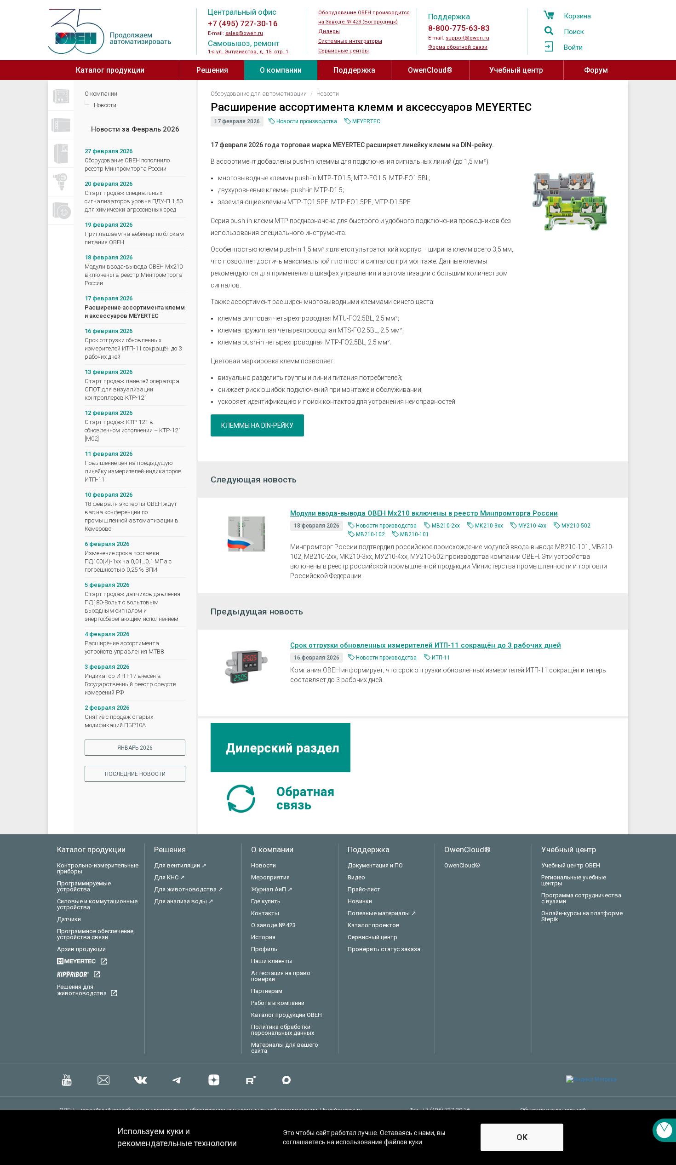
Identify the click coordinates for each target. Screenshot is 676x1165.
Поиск (574, 32)
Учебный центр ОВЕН (570, 865)
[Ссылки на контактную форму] (664, 1130)
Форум (596, 70)
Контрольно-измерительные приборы (97, 868)
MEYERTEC (366, 121)
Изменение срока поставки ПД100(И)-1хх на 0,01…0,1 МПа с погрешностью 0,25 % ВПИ (128, 561)
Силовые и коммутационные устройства (97, 904)
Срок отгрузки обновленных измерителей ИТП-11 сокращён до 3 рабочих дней (133, 348)
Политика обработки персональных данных (282, 1029)
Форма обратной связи (457, 47)
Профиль (264, 949)
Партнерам (266, 990)
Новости (105, 105)
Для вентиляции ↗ (180, 865)
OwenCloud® (430, 70)
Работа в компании (277, 1002)
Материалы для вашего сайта (284, 1047)
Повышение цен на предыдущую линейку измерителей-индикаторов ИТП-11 (133, 471)
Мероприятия (270, 877)
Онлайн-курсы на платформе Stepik (582, 916)
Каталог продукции (110, 70)
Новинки (360, 901)
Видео (356, 877)
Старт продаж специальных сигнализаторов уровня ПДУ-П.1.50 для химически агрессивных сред (134, 201)
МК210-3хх (489, 525)
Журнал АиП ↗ (271, 889)
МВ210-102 (370, 534)
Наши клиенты (271, 961)
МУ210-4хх (532, 525)
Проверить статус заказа (384, 949)
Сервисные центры (343, 51)
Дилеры (329, 31)
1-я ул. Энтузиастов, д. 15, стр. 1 (248, 52)
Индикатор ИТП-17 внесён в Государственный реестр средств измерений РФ (131, 684)
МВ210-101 (414, 534)
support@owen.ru (467, 38)
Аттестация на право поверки (280, 976)
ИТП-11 (441, 657)
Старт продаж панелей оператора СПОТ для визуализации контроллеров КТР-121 (132, 389)
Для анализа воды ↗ (183, 901)
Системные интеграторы (350, 41)
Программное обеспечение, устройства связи (96, 934)
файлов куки (403, 1142)
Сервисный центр (372, 937)
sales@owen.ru (244, 33)
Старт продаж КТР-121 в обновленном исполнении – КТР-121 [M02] (133, 430)
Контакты (265, 913)
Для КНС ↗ (169, 877)
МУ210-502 (575, 525)
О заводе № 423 (273, 925)
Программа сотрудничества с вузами (581, 898)
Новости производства (306, 121)
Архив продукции (81, 949)
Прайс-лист (364, 889)
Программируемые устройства (84, 886)
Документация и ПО (375, 865)
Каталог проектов (374, 925)
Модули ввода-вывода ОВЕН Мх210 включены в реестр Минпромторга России (134, 275)
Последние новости (135, 774)
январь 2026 (135, 748)
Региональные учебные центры (573, 880)
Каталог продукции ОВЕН (286, 1014)
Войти (573, 47)
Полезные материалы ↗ (382, 913)
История (263, 937)
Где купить (266, 901)
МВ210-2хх (446, 525)
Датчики (69, 919)
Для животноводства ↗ (188, 889)
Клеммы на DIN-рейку (257, 425)
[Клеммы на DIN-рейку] (570, 201)
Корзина (577, 16)
